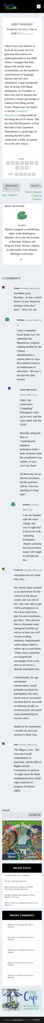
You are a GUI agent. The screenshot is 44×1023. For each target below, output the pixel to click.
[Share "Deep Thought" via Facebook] (8, 163)
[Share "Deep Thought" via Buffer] (36, 163)
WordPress (36, 1020)
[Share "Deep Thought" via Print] (26, 167)
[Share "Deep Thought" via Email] (22, 167)
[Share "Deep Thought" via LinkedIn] (31, 163)
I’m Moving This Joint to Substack (17, 875)
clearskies (11, 950)
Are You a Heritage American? (15, 881)
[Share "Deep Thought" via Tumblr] (22, 163)
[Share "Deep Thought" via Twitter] (12, 163)
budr (16, 745)
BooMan (23, 29)
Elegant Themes (18, 1020)
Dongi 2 (17, 288)
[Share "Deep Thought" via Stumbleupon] (17, 167)
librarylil (11, 937)
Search (6, 810)
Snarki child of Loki (28, 390)
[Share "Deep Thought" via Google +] (17, 163)
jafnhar (10, 963)
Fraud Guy (18, 570)
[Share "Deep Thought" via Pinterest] (26, 163)
